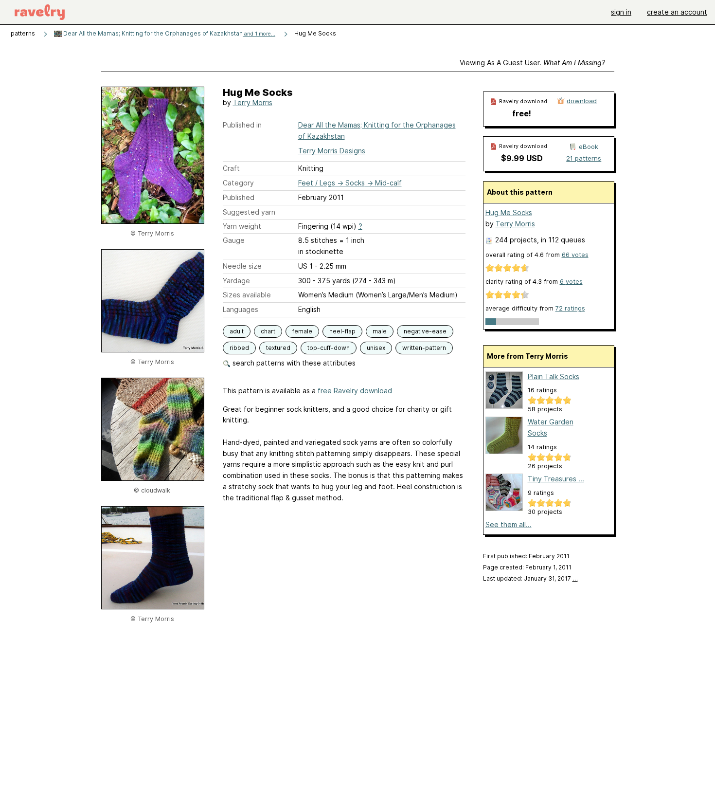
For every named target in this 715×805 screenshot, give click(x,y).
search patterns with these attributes (293, 363)
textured (278, 347)
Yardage (236, 280)
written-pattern (424, 347)
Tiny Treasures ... (556, 479)
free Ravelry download (355, 390)
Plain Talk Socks (553, 376)
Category (238, 183)
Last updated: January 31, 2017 (530, 578)
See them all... (508, 524)
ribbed (239, 347)
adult (237, 331)
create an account (677, 12)
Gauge (234, 240)
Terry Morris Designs (331, 150)
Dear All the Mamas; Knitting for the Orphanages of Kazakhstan (168, 33)
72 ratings (570, 308)
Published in (242, 125)
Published (238, 197)
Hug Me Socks (508, 212)
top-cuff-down (328, 347)
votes (575, 254)
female (302, 331)
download (582, 101)
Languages (240, 309)
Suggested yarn (249, 212)
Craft (231, 168)
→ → (350, 183)
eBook (588, 146)
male (380, 331)
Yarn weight (242, 226)
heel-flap (342, 331)
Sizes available (247, 295)
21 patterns (583, 158)
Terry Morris (252, 102)
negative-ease (425, 331)
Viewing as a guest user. (532, 62)
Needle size (242, 266)
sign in (621, 12)
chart (268, 331)
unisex (376, 347)
